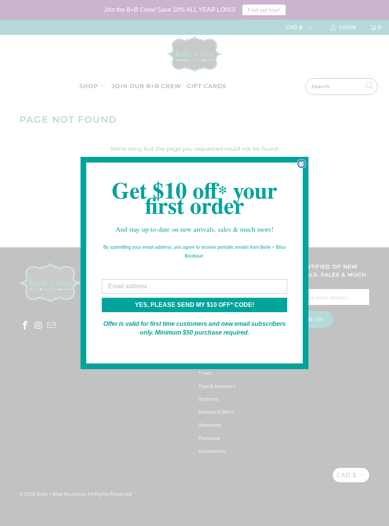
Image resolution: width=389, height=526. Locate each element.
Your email (117, 273)
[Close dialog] (301, 163)
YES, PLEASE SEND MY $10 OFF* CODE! (194, 305)
